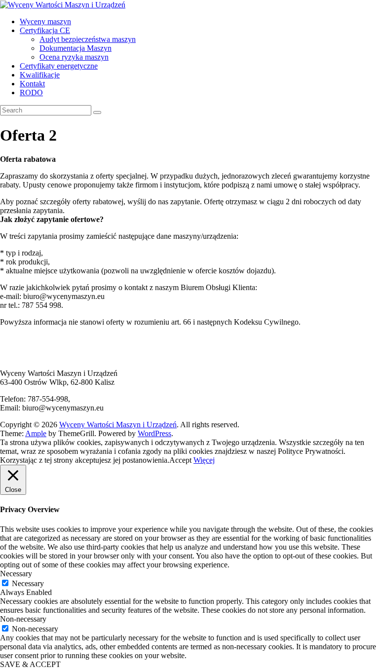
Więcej (204, 460)
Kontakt (32, 83)
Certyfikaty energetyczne (59, 66)
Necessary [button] (16, 573)
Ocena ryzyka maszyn (74, 57)
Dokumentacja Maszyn (75, 48)
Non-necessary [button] (23, 619)
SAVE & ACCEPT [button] (30, 664)
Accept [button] (180, 460)
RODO (31, 92)
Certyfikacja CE (45, 30)
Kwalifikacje (40, 75)
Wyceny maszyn (45, 21)
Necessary (28, 583)
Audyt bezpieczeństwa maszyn (87, 39)
